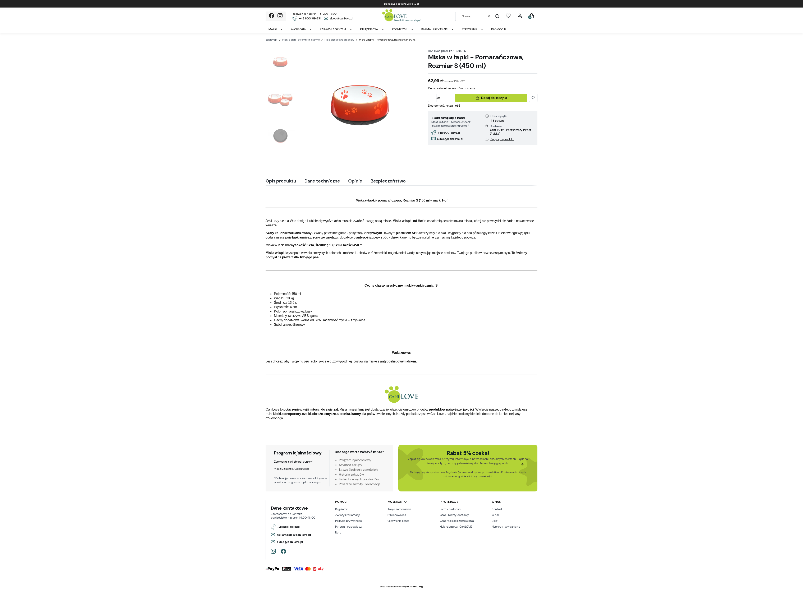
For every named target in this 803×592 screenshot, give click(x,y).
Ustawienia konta (398, 521)
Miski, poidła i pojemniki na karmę (301, 39)
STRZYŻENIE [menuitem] (469, 29)
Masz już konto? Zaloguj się (291, 469)
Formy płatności (450, 509)
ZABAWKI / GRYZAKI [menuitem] (333, 29)
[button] (497, 16)
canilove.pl (271, 39)
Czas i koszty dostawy (454, 515)
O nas (495, 515)
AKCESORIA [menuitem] (298, 29)
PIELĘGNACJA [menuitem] (369, 29)
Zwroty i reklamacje (348, 515)
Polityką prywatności (480, 476)
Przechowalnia (396, 515)
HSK (430, 51)
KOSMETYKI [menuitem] (399, 29)
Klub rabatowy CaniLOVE (456, 526)
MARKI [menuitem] (273, 29)
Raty (338, 532)
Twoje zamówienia (399, 509)
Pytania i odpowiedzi (348, 526)
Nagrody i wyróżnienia (506, 526)
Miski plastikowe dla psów (339, 39)
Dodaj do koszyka (494, 98)
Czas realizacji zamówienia (457, 521)
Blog (494, 521)
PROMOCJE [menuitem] (498, 29)
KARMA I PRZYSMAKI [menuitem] (434, 29)
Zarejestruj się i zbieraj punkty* (293, 461)
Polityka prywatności (348, 521)
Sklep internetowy (400, 586)
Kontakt (497, 509)
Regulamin (451, 472)
